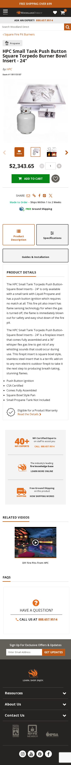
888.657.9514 (47, 619)
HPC (9, 69)
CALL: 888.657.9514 (44, 446)
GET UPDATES (53, 652)
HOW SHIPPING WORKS (42, 496)
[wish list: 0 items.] (55, 12)
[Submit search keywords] (67, 26)
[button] (28, 195)
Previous (4, 152)
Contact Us (14, 715)
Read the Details (28, 414)
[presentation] (35, 152)
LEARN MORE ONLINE (42, 471)
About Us (13, 704)
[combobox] (35, 26)
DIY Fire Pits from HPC (35, 562)
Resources (14, 693)
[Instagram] (23, 754)
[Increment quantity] (59, 166)
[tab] (19, 234)
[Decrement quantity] (41, 166)
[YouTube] (31, 754)
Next (66, 152)
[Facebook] (48, 754)
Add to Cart (33, 179)
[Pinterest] (40, 754)
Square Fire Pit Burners (19, 34)
